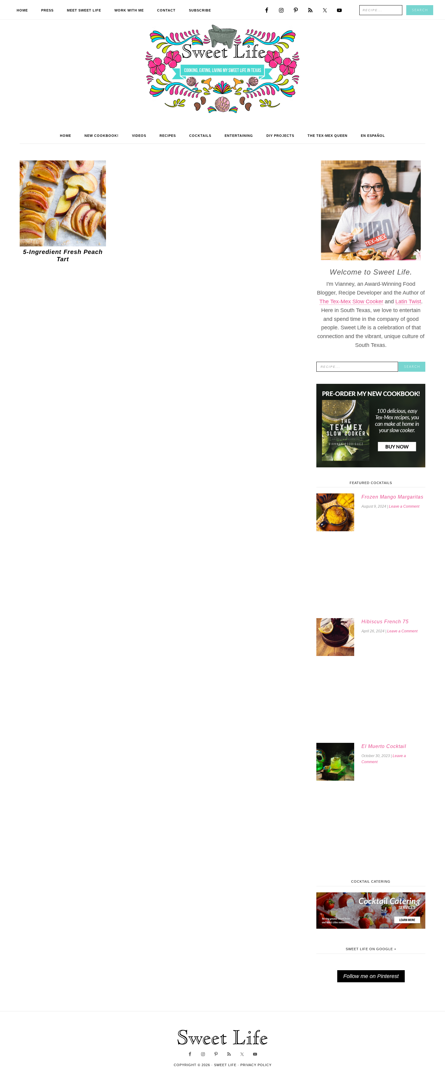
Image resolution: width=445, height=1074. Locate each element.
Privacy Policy (256, 1065)
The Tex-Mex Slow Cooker (351, 301)
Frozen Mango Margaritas (392, 496)
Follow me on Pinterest (371, 976)
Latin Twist (408, 301)
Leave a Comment (404, 506)
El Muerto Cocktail (383, 746)
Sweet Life (223, 69)
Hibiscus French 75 (385, 621)
